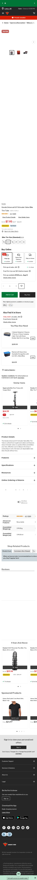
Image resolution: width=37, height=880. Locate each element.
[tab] (7, 258)
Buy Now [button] (27, 295)
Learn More (6, 812)
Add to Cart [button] (10, 295)
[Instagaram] (13, 827)
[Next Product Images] (33, 42)
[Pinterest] (22, 827)
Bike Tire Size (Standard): (11, 237)
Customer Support (7, 761)
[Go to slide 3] (25, 52)
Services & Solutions (8, 768)
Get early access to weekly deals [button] (17, 878)
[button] (18, 267)
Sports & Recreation (17, 23)
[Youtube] (18, 827)
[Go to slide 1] (11, 52)
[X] (8, 827)
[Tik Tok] (27, 827)
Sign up (6, 798)
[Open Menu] (3, 13)
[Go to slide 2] (18, 52)
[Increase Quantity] (16, 286)
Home (6, 23)
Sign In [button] (18, 747)
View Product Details (8, 217)
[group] (6, 414)
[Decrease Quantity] (3, 286)
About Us (5, 775)
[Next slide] (34, 3)
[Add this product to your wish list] (21, 286)
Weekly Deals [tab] (6, 551)
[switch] (20, 502)
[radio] (3, 242)
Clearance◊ (5, 225)
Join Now (18, 753)
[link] (10, 214)
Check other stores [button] (9, 277)
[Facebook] (4, 827)
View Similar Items (24, 217)
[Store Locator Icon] (3, 8)
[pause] (5, 3)
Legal (3, 781)
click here (21, 378)
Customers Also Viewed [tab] (22, 551)
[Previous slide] (3, 3)
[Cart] (34, 13)
